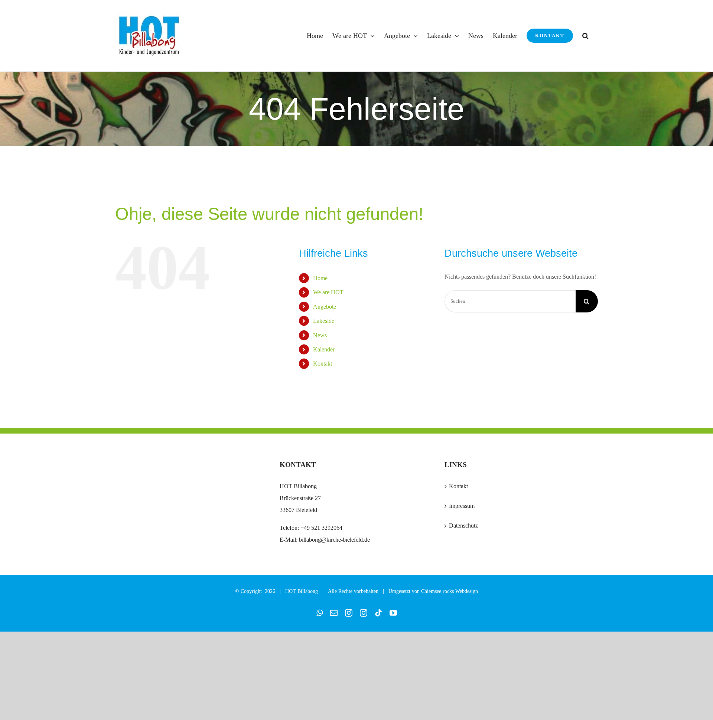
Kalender (324, 349)
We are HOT (328, 292)
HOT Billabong (301, 591)
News (320, 335)
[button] (585, 35)
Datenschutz (463, 525)
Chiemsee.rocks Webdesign (449, 591)
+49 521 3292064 (321, 528)
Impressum (462, 506)
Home (320, 278)
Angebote (324, 307)
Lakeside (323, 321)
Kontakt (322, 363)
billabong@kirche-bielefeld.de (333, 539)
